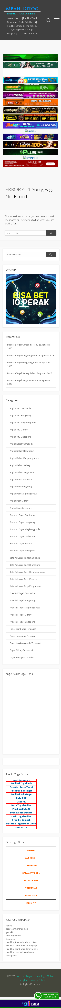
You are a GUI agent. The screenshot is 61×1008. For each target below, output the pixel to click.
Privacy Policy (37, 979)
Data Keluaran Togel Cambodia (25, 557)
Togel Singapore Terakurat (23, 657)
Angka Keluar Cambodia (22, 443)
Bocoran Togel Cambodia (22, 515)
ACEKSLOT (31, 857)
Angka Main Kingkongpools (23, 493)
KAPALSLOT (31, 895)
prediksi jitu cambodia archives (21, 942)
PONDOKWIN (31, 880)
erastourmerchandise (17, 928)
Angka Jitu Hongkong (20, 415)
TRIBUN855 (31, 865)
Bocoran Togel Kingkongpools (25, 529)
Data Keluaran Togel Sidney (23, 579)
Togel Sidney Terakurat (21, 650)
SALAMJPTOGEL (31, 872)
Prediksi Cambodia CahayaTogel (22, 948)
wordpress (11, 955)
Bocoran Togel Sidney (21, 543)
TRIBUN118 (31, 887)
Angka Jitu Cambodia (20, 408)
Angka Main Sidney (19, 500)
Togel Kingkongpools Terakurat (25, 643)
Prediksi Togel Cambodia (22, 593)
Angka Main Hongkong (21, 486)
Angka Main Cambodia (21, 479)
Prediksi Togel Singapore (22, 621)
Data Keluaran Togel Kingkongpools (27, 571)
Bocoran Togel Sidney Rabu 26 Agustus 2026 (29, 373)
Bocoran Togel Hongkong (22, 522)
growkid (10, 932)
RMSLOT (30, 850)
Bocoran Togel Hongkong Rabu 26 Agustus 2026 (28, 364)
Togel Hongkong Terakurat (23, 635)
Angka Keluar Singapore (22, 472)
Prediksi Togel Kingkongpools (25, 607)
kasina (9, 925)
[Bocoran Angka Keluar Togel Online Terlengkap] (22, 10)
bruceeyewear (13, 935)
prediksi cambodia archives (20, 952)
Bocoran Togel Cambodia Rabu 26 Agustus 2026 (28, 346)
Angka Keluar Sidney (20, 465)
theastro (10, 938)
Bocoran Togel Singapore (22, 550)
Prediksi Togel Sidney (21, 614)
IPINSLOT (31, 903)
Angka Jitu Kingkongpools (23, 422)
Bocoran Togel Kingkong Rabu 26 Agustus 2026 (30, 355)
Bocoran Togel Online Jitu (22, 536)
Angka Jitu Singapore (20, 436)
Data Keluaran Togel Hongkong (25, 564)
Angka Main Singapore (21, 507)
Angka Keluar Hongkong (22, 450)
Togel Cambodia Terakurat (23, 628)
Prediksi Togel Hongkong (22, 600)
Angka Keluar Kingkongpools (24, 458)
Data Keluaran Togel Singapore (25, 586)
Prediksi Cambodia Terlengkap (21, 945)
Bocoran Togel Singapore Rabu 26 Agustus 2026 (28, 382)
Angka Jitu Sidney (19, 429)
